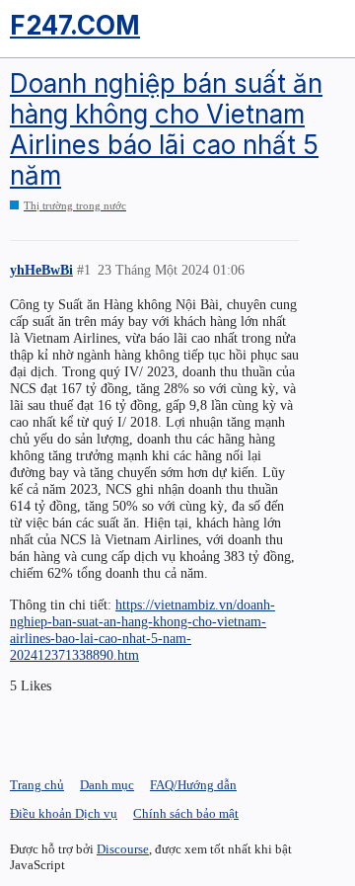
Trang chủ (37, 784)
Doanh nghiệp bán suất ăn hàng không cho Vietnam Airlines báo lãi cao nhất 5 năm (166, 130)
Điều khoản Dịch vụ (63, 813)
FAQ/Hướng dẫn (193, 784)
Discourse (123, 849)
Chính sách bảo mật (186, 813)
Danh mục (107, 784)
